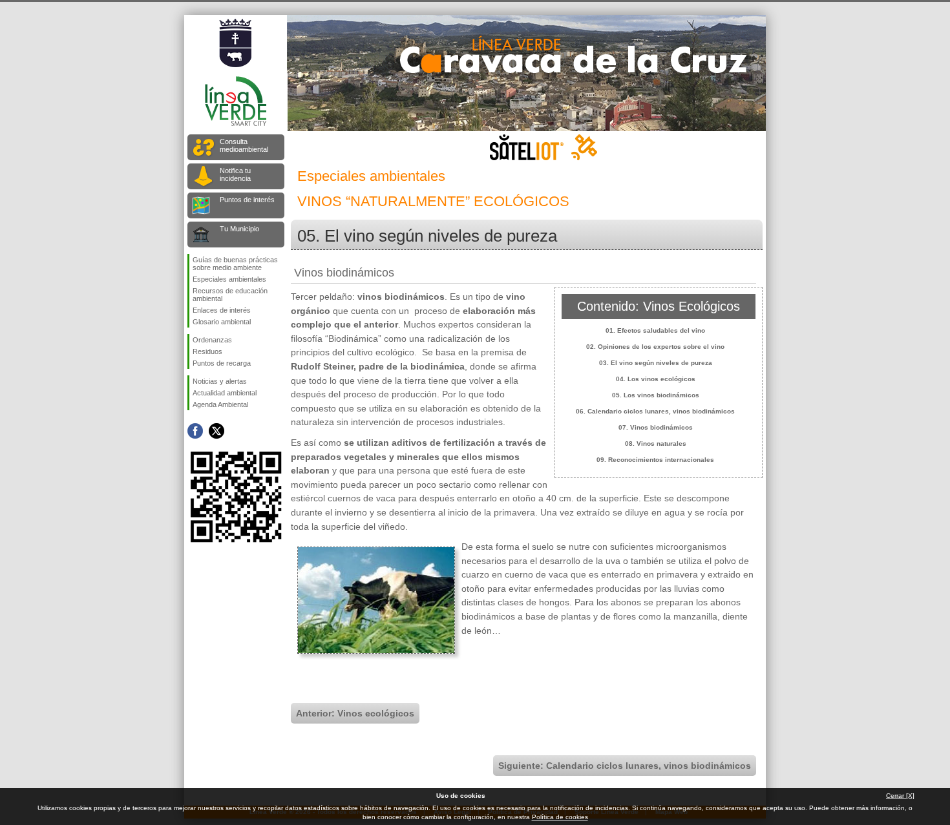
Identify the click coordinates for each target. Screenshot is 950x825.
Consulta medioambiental (244, 145)
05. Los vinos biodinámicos (655, 395)
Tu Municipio (239, 229)
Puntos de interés (247, 200)
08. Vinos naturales (655, 443)
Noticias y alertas (220, 381)
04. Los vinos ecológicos (655, 378)
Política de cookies (560, 816)
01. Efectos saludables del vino (655, 330)
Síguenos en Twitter (216, 431)
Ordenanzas (212, 340)
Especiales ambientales (229, 279)
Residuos (207, 351)
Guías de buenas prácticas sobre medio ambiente (235, 263)
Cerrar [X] (900, 795)
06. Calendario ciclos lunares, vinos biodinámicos (655, 411)
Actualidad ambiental (225, 393)
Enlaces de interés (222, 310)
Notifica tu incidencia (235, 174)
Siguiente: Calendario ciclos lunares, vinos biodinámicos (624, 765)
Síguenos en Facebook (195, 431)
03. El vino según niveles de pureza (655, 362)
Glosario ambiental (222, 322)
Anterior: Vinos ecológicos (355, 713)
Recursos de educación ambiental (230, 294)
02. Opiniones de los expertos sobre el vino (655, 346)
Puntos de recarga (222, 363)
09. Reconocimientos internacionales (655, 459)
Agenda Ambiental (220, 404)
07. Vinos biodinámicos (655, 427)
